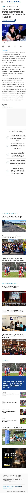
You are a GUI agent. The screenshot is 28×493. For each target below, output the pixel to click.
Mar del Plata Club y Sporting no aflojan (13, 427)
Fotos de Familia (6, 486)
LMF (3, 379)
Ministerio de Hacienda (7, 107)
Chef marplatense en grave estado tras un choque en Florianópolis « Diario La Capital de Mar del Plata (16, 154)
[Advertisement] (16, 117)
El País (3, 6)
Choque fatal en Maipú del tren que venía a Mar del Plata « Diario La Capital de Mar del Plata (16, 138)
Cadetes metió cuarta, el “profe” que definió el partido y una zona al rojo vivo (13, 259)
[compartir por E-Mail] (23, 46)
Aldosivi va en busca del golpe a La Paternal (10, 394)
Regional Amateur (6, 409)
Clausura (4, 392)
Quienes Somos (18, 486)
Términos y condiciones (7, 488)
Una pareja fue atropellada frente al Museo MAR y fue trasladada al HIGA (12, 217)
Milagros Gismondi (6, 105)
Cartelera (12, 486)
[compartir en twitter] (11, 46)
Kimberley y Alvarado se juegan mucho (9, 403)
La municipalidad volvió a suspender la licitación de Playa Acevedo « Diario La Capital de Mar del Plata (15, 171)
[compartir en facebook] (5, 46)
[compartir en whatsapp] (17, 46)
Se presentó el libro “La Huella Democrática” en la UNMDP (10, 286)
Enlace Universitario (20, 292)
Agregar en (9, 20)
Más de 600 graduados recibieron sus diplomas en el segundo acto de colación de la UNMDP (13, 336)
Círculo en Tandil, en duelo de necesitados (9, 420)
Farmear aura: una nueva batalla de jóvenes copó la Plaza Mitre (12, 236)
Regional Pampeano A (20, 430)
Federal (3, 401)
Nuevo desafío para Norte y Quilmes (9, 412)
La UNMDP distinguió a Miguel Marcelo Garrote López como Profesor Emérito (13, 311)
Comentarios (5, 50)
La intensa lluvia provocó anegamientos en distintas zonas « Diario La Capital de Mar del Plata (16, 146)
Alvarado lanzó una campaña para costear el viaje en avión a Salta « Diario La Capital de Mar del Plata (16, 163)
